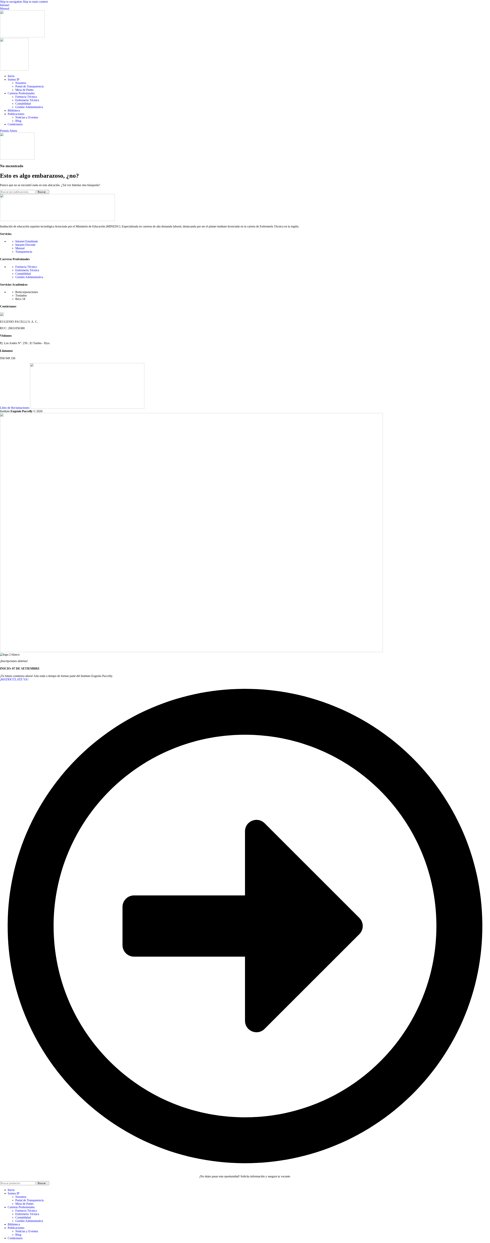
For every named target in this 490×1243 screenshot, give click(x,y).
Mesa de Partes (24, 89)
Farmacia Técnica (26, 96)
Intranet (4, 5)
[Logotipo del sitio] (22, 36)
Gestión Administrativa (29, 107)
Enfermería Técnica (27, 100)
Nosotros (20, 83)
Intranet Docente (25, 244)
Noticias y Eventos (26, 117)
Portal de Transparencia (29, 86)
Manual (4, 8)
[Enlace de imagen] (57, 220)
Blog (18, 120)
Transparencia (23, 251)
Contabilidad (23, 103)
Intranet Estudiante (26, 241)
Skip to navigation (11, 1)
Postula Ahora (8, 130)
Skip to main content (35, 1)
